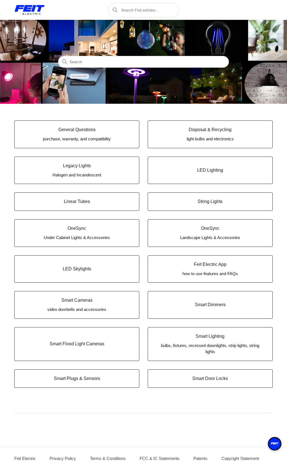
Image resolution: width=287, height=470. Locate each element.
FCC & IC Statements (160, 458)
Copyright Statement (240, 458)
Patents (200, 458)
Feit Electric (25, 458)
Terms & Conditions (108, 458)
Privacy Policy (63, 458)
